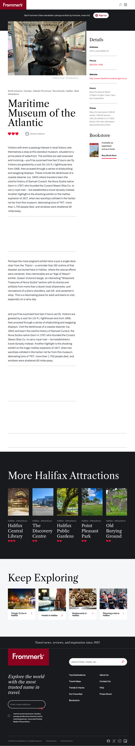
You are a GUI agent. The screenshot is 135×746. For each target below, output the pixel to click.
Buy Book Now (109, 155)
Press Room (106, 694)
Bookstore (74, 700)
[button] (125, 5)
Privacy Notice (51, 741)
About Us (104, 675)
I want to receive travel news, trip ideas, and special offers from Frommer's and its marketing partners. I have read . (27, 718)
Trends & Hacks (77, 688)
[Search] (123, 661)
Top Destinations (77, 675)
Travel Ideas (75, 681)
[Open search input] (120, 4)
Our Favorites (75, 694)
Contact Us (105, 681)
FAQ (102, 688)
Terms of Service (67, 741)
